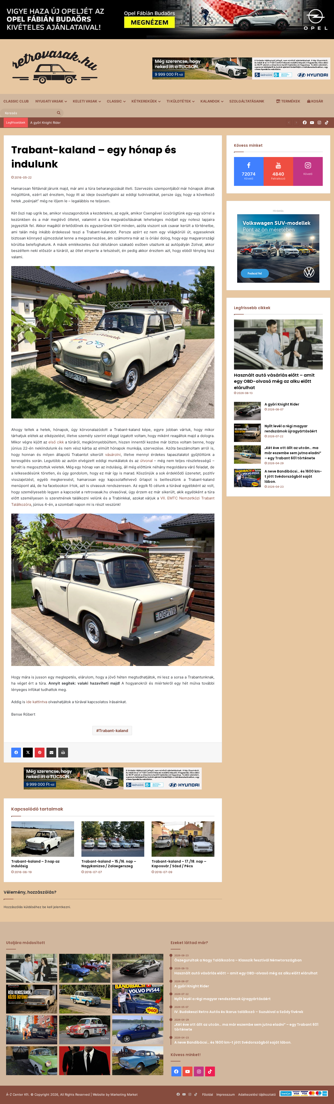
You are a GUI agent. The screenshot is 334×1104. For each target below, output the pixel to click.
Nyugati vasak (49, 101)
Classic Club (16, 101)
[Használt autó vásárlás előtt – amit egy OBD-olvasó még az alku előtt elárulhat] (278, 344)
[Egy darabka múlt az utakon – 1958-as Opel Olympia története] (31, 1060)
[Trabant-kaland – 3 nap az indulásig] (42, 839)
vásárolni (113, 454)
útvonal (146, 460)
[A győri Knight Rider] (247, 411)
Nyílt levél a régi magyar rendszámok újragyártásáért (70, 122)
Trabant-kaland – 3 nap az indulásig (35, 863)
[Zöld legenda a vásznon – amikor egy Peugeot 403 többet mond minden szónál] (84, 1060)
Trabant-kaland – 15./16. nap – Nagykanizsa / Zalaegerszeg (108, 863)
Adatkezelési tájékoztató (257, 1094)
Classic (114, 101)
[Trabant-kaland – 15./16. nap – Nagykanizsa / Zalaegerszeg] (112, 839)
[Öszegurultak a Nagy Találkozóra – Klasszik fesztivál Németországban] (84, 968)
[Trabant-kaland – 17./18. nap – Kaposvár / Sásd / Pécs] (183, 839)
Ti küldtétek (179, 101)
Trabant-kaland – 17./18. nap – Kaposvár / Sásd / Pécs (179, 863)
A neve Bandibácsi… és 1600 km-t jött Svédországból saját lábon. (293, 476)
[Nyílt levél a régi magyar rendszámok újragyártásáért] (247, 433)
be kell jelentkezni (56, 907)
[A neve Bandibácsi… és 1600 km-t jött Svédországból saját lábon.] (247, 478)
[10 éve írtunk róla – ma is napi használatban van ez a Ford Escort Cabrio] (137, 1029)
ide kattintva (36, 701)
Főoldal (207, 1094)
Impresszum (225, 1094)
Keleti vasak (85, 101)
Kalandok (210, 101)
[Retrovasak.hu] (52, 69)
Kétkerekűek (144, 101)
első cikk (56, 442)
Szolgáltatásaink (246, 101)
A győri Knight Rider (282, 404)
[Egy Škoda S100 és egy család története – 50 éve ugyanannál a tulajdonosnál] (137, 1060)
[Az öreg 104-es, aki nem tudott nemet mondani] (31, 1029)
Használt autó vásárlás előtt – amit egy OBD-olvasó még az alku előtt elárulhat (274, 381)
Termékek (290, 101)
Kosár (317, 101)
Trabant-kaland (113, 730)
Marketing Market (124, 1094)
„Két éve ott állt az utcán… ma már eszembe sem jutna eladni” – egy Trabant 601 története (293, 453)
